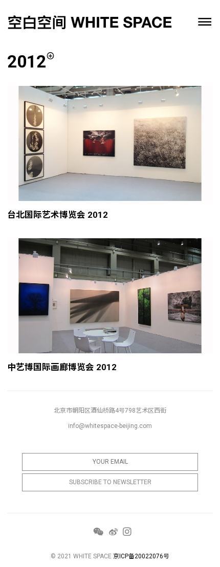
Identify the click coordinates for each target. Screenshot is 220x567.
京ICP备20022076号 (141, 556)
